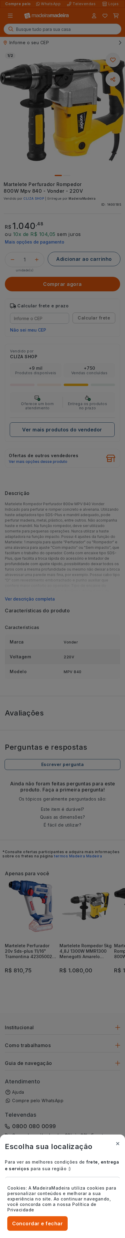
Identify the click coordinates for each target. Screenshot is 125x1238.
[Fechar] (117, 1143)
